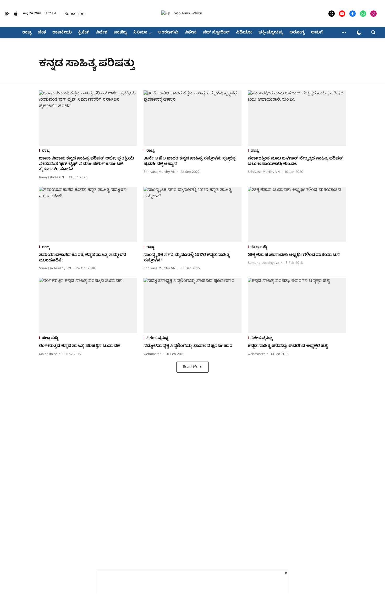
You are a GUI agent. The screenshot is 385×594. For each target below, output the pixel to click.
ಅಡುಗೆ (317, 32)
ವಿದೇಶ (101, 32)
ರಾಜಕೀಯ (62, 32)
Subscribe (74, 14)
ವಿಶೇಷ (190, 32)
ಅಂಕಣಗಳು (168, 32)
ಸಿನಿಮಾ (140, 32)
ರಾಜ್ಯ (26, 32)
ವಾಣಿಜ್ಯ (120, 32)
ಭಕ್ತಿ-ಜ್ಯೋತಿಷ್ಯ (270, 32)
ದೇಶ (42, 32)
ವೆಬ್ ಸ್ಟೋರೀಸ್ (216, 32)
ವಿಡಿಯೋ (244, 32)
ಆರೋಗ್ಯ (297, 32)
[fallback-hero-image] (88, 118)
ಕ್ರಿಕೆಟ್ (83, 32)
